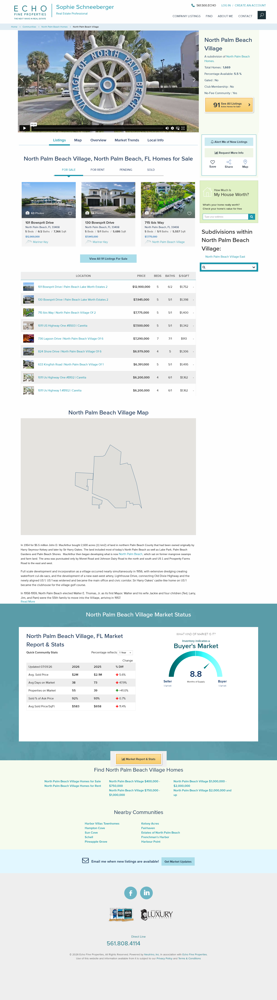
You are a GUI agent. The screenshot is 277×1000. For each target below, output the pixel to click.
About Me (225, 16)
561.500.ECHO (206, 5)
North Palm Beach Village (168, 241)
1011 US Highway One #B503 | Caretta (62, 325)
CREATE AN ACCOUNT (250, 5)
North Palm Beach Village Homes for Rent (72, 785)
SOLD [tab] (151, 169)
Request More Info (230, 152)
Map (78, 140)
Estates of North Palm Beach (160, 832)
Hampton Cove (95, 828)
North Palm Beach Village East (225, 256)
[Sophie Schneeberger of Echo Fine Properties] (216, 5)
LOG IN (226, 5)
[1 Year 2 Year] (125, 654)
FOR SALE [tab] (69, 169)
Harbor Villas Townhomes (102, 823)
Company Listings (186, 16)
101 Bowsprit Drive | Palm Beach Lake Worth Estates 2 (72, 286)
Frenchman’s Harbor (155, 837)
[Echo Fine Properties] (32, 19)
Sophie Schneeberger (85, 6)
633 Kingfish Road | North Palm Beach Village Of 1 (70, 364)
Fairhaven (148, 828)
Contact (245, 16)
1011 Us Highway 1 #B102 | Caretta (59, 390)
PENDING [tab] (126, 169)
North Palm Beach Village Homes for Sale (72, 781)
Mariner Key (40, 241)
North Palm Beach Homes (54, 26)
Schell (89, 837)
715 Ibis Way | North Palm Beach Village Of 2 (67, 312)
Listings (59, 140)
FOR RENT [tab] (98, 169)
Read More (28, 601)
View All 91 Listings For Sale (108, 258)
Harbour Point (150, 841)
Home (14, 26)
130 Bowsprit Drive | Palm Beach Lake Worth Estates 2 (73, 299)
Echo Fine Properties (194, 954)
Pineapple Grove (96, 841)
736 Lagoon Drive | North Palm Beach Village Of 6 (70, 338)
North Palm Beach (130, 554)
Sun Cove (91, 832)
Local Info (156, 140)
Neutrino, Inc (151, 954)
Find (209, 16)
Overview (98, 140)
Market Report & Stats (140, 759)
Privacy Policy (164, 958)
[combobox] (229, 267)
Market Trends (127, 140)
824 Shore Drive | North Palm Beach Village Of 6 (69, 351)
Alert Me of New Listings (230, 141)
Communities (29, 26)
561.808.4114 (123, 943)
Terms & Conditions (189, 958)
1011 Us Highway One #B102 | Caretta (62, 377)
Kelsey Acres (150, 823)
